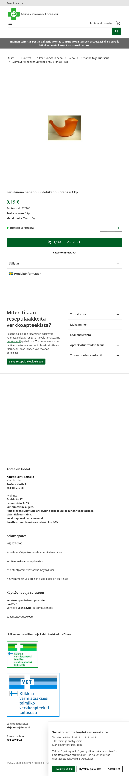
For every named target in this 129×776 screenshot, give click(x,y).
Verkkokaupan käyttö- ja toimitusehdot (30, 607)
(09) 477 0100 (14, 543)
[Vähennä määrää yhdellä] (103, 228)
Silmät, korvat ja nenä (50, 58)
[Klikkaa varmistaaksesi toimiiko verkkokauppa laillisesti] (64, 654)
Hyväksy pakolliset (90, 769)
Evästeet (12, 604)
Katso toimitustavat (64, 252)
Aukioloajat (13, 3)
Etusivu (11, 58)
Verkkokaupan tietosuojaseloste (26, 600)
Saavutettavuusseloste (20, 616)
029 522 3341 (14, 740)
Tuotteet (26, 58)
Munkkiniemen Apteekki (39, 14)
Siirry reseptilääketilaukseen (26, 361)
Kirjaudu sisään (102, 23)
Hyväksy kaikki (64, 769)
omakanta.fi (14, 341)
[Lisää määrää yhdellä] (118, 228)
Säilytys (14, 263)
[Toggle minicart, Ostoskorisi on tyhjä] (118, 23)
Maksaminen (78, 324)
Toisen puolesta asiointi (86, 355)
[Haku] (116, 31)
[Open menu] (10, 23)
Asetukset (114, 769)
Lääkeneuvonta (80, 335)
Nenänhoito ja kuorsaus (95, 58)
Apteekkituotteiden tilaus (87, 345)
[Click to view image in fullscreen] (64, 128)
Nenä (71, 58)
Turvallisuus (78, 314)
